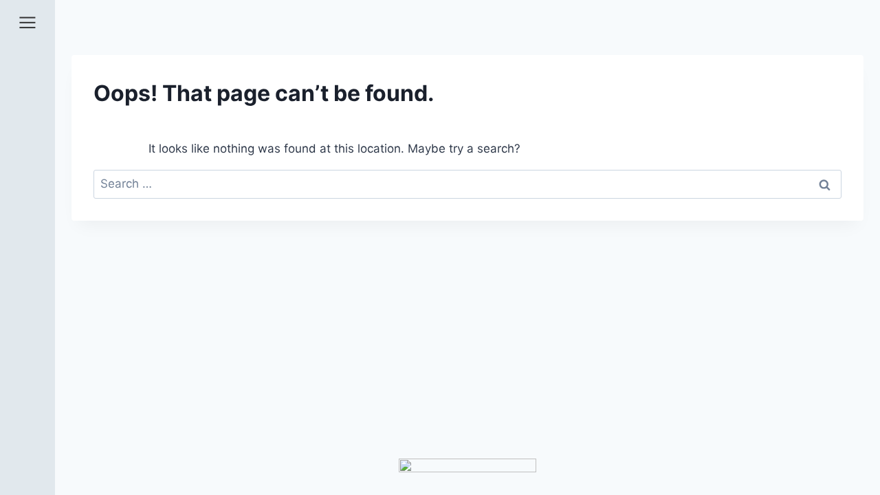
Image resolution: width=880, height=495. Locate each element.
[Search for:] (468, 183)
